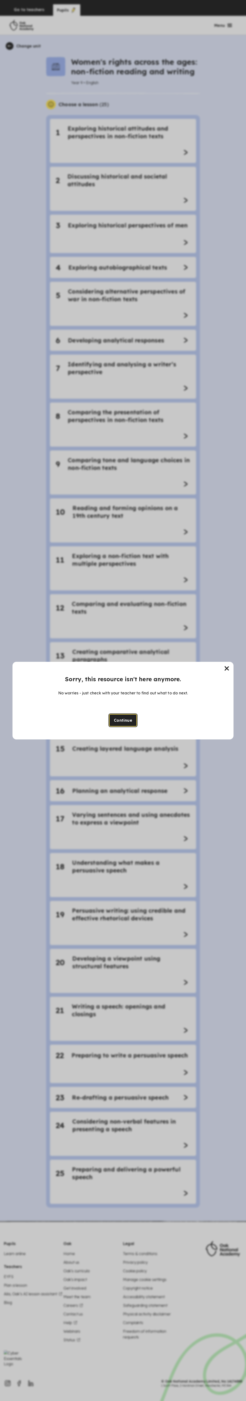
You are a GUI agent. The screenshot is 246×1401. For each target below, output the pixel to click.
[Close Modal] (227, 668)
